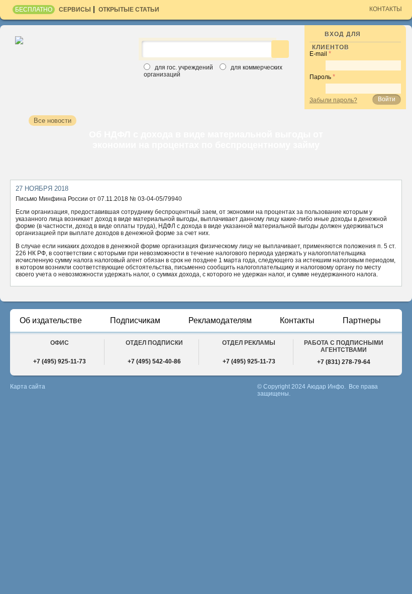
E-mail (318, 53)
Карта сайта (27, 386)
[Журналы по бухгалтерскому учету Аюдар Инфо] (71, 49)
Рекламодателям (220, 320)
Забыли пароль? (333, 100)
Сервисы (75, 9)
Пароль (320, 77)
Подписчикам (135, 320)
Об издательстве (51, 320)
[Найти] (280, 49)
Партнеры (362, 320)
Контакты (385, 9)
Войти (386, 99)
